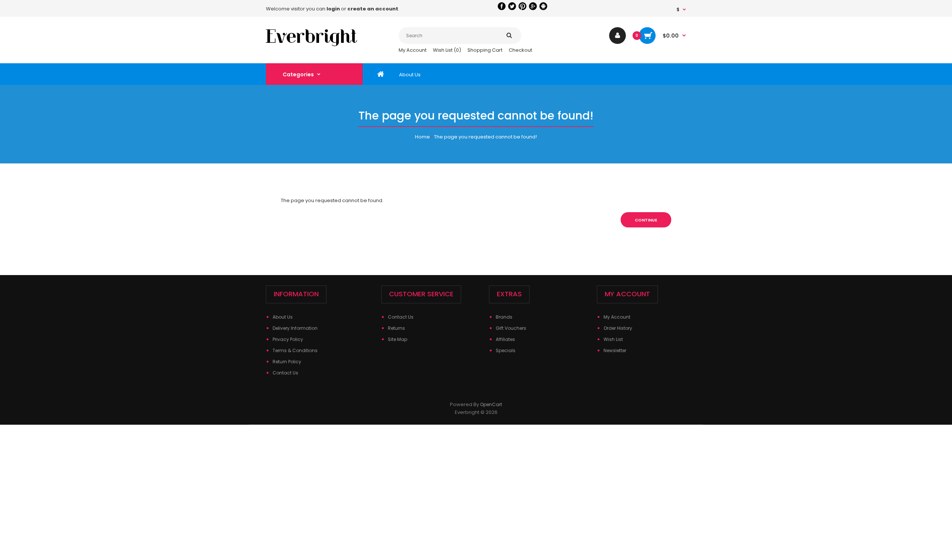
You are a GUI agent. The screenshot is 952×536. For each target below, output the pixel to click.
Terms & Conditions (295, 350)
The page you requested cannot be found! (485, 136)
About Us (283, 317)
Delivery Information (295, 328)
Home (422, 136)
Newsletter (615, 350)
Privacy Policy (288, 339)
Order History (618, 328)
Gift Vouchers (511, 328)
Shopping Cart (484, 50)
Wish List (613, 339)
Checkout (520, 50)
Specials (505, 350)
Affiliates (505, 339)
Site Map (397, 339)
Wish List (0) (447, 50)
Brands (504, 317)
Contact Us (285, 373)
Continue (646, 220)
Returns (396, 328)
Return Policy (287, 361)
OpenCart (491, 404)
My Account (413, 50)
